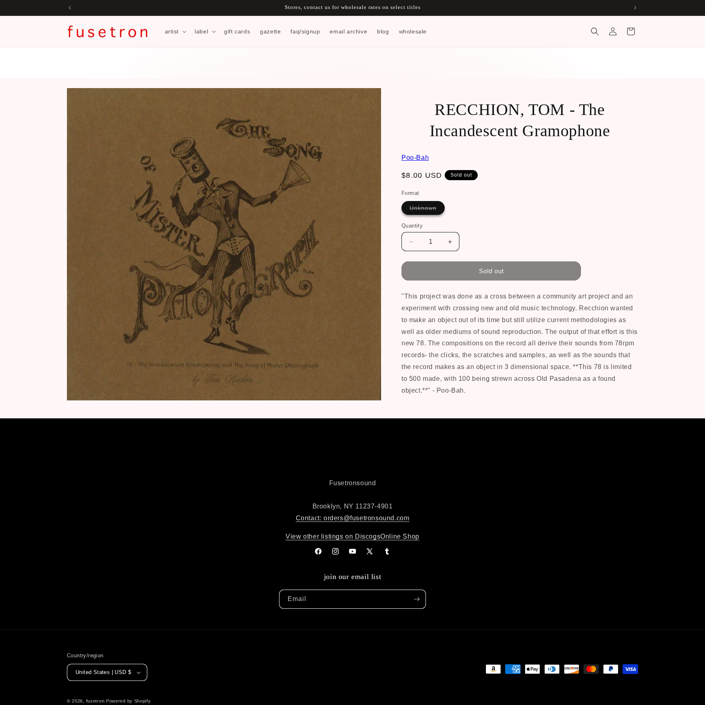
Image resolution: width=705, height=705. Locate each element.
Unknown (427, 209)
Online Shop (399, 536)
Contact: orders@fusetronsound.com (353, 518)
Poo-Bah (415, 157)
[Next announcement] (635, 7)
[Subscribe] (417, 599)
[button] (175, 31)
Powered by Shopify (128, 700)
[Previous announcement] (70, 7)
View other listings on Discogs (333, 536)
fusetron (95, 700)
